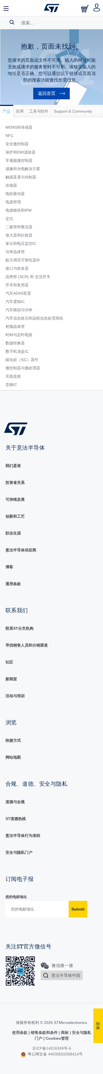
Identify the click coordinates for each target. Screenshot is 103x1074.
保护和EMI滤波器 (20, 152)
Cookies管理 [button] (56, 1038)
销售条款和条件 (44, 1032)
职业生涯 (13, 533)
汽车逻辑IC (15, 301)
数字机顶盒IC (17, 351)
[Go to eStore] (85, 9)
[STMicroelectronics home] (52, 8)
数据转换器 (15, 343)
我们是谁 (13, 465)
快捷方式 (13, 740)
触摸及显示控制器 (20, 177)
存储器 (11, 185)
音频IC (11, 384)
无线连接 (13, 376)
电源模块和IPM (18, 210)
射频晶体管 (15, 326)
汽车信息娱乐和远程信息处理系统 (34, 318)
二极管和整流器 (18, 227)
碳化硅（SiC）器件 (21, 359)
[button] (6, 8)
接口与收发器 (17, 268)
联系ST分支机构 (19, 628)
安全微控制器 (17, 144)
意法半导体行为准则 (22, 835)
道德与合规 (15, 802)
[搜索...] (11, 22)
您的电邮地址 (16, 897)
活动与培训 (15, 696)
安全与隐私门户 (18, 852)
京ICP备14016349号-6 (51, 1048)
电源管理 (13, 202)
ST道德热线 (15, 818)
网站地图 (13, 757)
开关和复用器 (17, 285)
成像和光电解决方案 (22, 169)
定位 (9, 218)
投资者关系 (15, 482)
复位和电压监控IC (20, 243)
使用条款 (20, 1032)
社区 (9, 662)
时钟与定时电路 (18, 335)
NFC (9, 135)
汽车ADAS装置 (18, 293)
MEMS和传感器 (18, 127)
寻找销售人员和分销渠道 (26, 645)
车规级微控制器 (18, 160)
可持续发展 (15, 499)
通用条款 (13, 584)
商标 (65, 1032)
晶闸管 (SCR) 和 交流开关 (27, 276)
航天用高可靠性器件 (22, 260)
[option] (6, 111)
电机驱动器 (15, 193)
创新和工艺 (15, 516)
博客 (9, 567)
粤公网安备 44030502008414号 (55, 1054)
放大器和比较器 (18, 235)
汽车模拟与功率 (18, 310)
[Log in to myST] (96, 8)
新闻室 (11, 679)
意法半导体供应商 (20, 550)
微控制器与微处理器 (22, 368)
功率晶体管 (15, 252)
